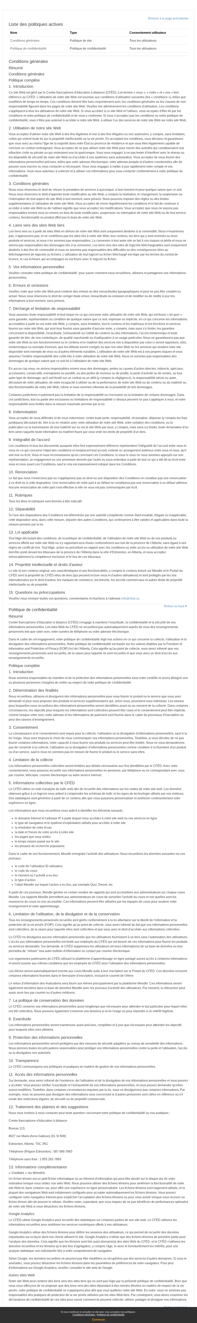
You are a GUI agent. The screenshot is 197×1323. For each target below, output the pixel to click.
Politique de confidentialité (110, 1314)
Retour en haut (174, 606)
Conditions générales (84, 1314)
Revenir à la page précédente (168, 18)
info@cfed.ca (130, 598)
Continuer (98, 1319)
